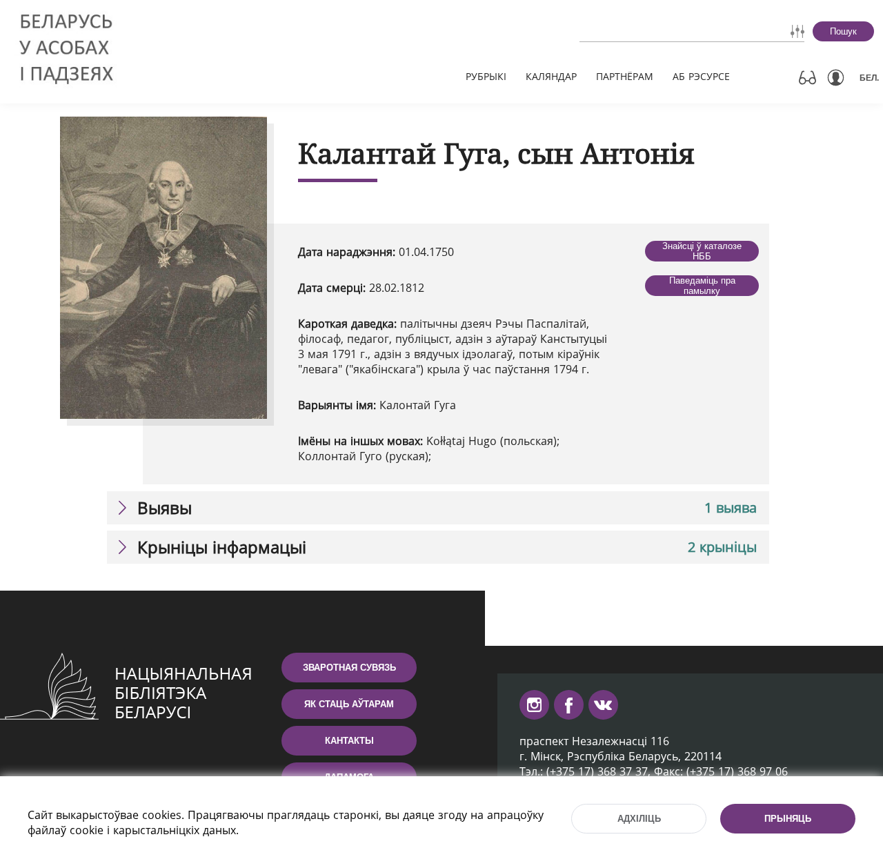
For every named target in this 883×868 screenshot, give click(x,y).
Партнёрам (624, 76)
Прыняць (787, 818)
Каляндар (551, 76)
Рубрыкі (486, 76)
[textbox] (652, 31)
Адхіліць (639, 818)
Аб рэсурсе (701, 76)
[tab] (438, 507)
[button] (438, 507)
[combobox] (652, 31)
